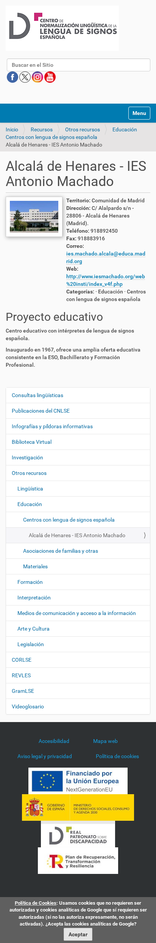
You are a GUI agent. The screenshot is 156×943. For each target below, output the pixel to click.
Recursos (42, 129)
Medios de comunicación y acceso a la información (76, 613)
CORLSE (21, 660)
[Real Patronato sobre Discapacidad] (78, 834)
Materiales (35, 566)
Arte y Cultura (33, 629)
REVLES (21, 675)
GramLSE (23, 691)
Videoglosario (28, 706)
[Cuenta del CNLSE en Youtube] (50, 77)
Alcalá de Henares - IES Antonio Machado (77, 535)
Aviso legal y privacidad (44, 756)
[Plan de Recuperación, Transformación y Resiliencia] (78, 860)
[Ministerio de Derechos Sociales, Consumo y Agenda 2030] (78, 807)
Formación (30, 582)
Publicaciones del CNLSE (41, 411)
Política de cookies (117, 756)
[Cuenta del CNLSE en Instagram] (38, 77)
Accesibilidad (54, 741)
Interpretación (34, 597)
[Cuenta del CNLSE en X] (25, 77)
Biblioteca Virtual (31, 442)
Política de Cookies (35, 903)
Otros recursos (82, 129)
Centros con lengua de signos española (51, 137)
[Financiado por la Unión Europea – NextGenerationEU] (78, 780)
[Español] (62, 28)
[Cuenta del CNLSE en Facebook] (13, 77)
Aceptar (78, 934)
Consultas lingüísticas (37, 395)
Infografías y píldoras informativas (52, 426)
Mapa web (105, 741)
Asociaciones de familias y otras (60, 551)
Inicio (12, 129)
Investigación (27, 457)
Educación (124, 129)
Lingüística (30, 489)
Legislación (30, 644)
